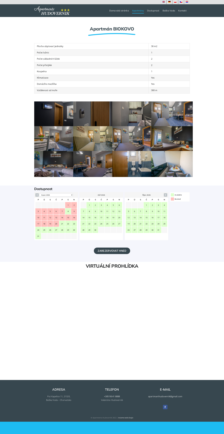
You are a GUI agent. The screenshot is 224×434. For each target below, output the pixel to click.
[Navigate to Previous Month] (37, 195)
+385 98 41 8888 (112, 396)
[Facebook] (165, 407)
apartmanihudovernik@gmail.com (165, 396)
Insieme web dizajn (125, 418)
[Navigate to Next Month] (165, 195)
